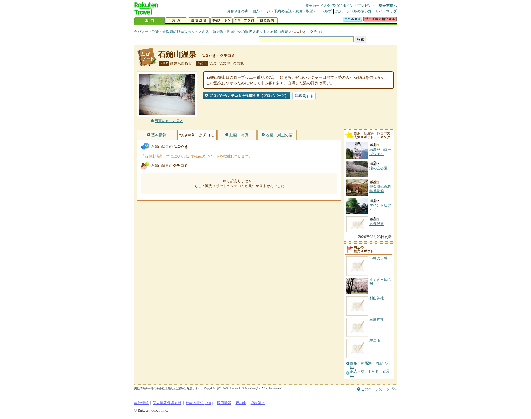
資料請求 (258, 403)
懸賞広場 (199, 21)
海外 (176, 21)
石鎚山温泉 (279, 32)
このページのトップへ (379, 389)
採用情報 (224, 403)
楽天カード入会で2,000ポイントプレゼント (340, 6)
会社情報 (141, 403)
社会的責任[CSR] (199, 403)
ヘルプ (326, 11)
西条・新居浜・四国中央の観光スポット (234, 32)
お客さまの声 (237, 11)
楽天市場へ (388, 6)
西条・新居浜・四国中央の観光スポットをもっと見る (370, 369)
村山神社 (376, 298)
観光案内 (267, 21)
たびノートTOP (146, 32)
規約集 (241, 403)
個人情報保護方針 (167, 403)
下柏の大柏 (378, 258)
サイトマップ (386, 11)
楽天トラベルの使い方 (353, 11)
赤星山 (374, 341)
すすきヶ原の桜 (380, 281)
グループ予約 (244, 21)
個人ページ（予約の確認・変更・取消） (284, 11)
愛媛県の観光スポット (180, 32)
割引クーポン (221, 21)
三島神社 (376, 319)
